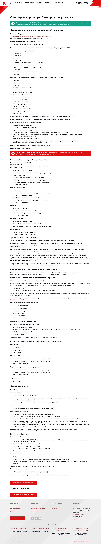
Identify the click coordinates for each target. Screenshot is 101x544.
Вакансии (54, 508)
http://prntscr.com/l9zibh (17, 299)
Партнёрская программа (38, 508)
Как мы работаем (15, 508)
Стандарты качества (23, 9)
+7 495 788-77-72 (81, 3)
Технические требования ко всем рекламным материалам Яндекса (30, 36)
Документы (13, 511)
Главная (12, 9)
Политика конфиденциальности (82, 541)
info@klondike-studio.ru (78, 519)
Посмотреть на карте (78, 514)
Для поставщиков (36, 511)
